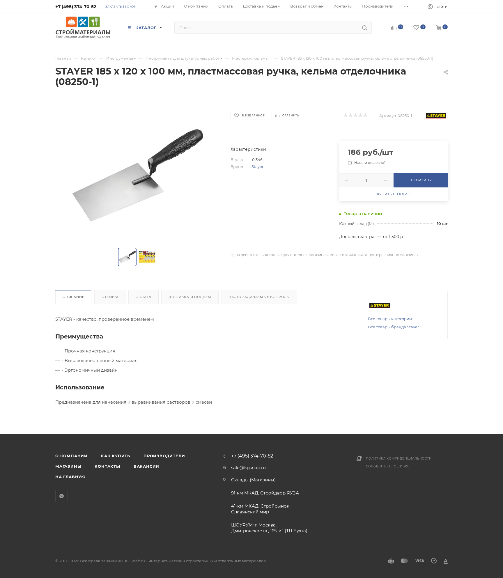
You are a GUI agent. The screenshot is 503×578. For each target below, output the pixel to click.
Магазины (68, 466)
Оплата (143, 297)
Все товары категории (390, 318)
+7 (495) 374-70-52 (75, 6)
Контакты (107, 466)
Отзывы (110, 297)
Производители (164, 455)
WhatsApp (61, 496)
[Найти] (364, 28)
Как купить (115, 455)
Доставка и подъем (190, 297)
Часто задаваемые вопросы (259, 297)
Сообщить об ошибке (387, 466)
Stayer (257, 166)
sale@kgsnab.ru (248, 467)
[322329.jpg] (137, 175)
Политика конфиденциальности (399, 458)
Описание (73, 297)
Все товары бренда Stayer (393, 327)
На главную (70, 476)
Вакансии (146, 466)
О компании (71, 455)
